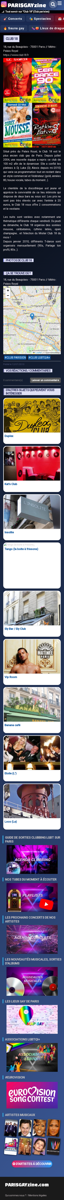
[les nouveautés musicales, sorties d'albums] (32, 981)
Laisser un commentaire (45, 380)
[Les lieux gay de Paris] (32, 1019)
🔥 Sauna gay (13, 28)
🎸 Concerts (12, 19)
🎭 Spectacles (40, 19)
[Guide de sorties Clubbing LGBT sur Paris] (32, 860)
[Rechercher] (53, 4)
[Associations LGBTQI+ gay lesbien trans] (32, 1057)
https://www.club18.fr (16, 55)
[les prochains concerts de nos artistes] (32, 940)
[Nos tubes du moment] (32, 898)
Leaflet (38, 352)
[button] (32, 316)
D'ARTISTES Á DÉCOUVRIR (33, 1164)
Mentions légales (37, 1195)
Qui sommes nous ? (15, 1195)
